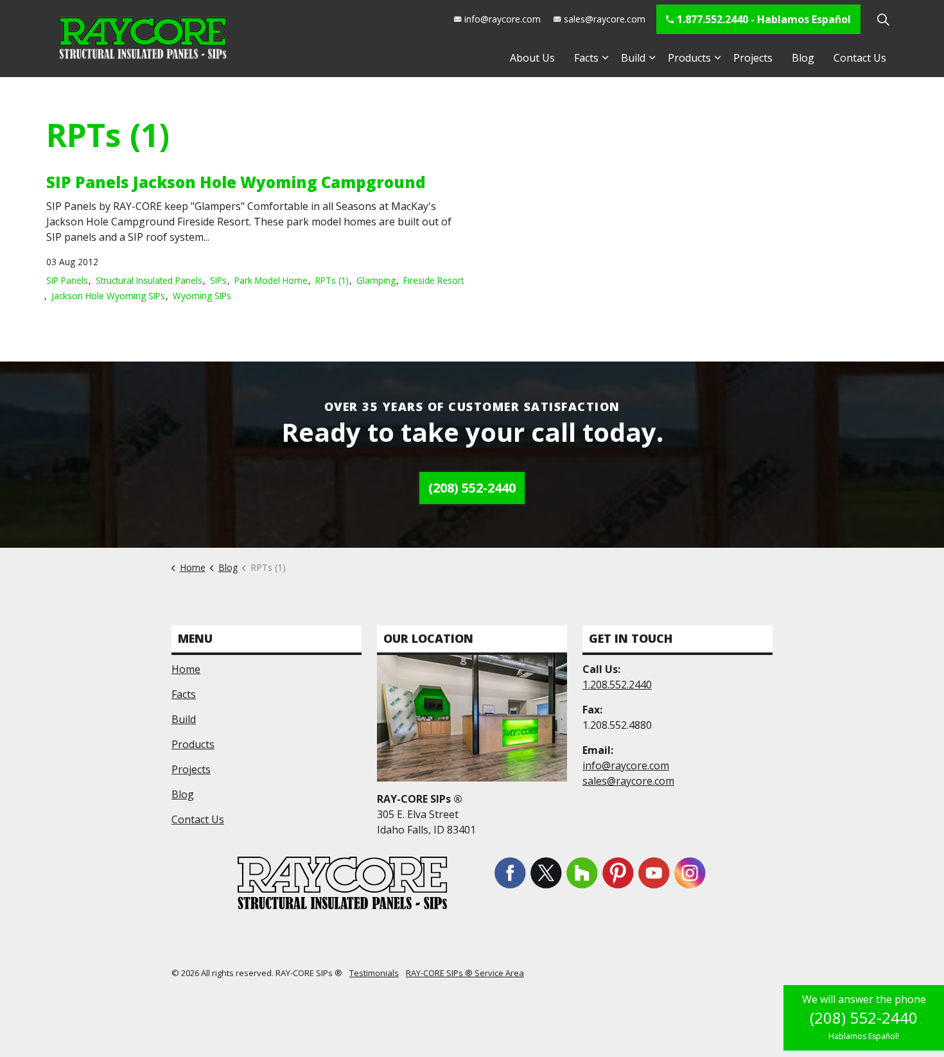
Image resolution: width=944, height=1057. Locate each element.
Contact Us (860, 58)
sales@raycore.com (604, 19)
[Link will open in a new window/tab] (510, 873)
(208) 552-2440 (472, 487)
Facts (586, 58)
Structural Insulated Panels (149, 280)
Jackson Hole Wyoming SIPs (108, 296)
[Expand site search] (883, 19)
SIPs (218, 280)
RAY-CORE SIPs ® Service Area (465, 973)
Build (633, 58)
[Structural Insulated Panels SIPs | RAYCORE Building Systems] (143, 38)
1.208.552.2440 (617, 684)
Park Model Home (271, 280)
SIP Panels (67, 280)
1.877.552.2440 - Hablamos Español (764, 19)
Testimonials (374, 973)
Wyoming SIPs (202, 296)
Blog (803, 58)
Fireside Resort (433, 280)
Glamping (376, 280)
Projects (753, 58)
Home (185, 669)
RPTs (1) (332, 280)
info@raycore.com (502, 19)
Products (689, 58)
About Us (532, 58)
